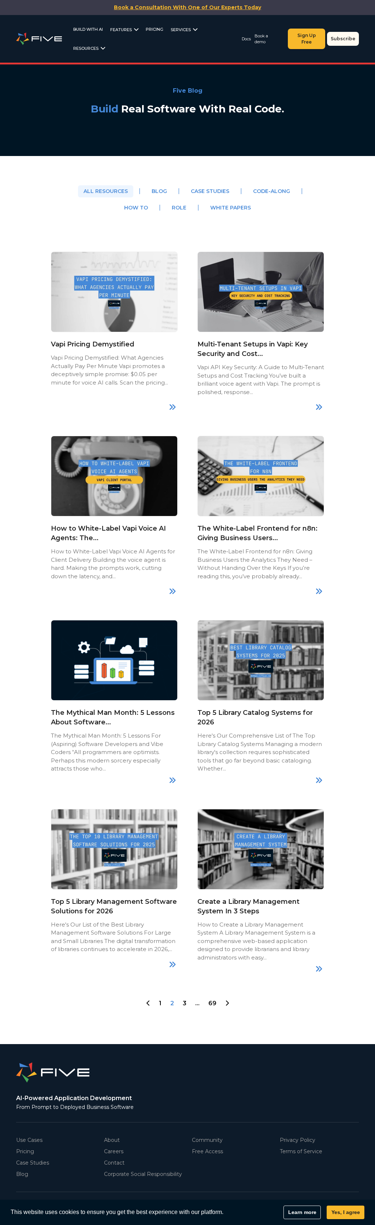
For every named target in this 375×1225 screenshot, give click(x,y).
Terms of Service (301, 1151)
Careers (113, 1151)
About (112, 1140)
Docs (246, 38)
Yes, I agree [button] (345, 1212)
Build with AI (88, 29)
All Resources (105, 191)
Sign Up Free (306, 39)
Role (179, 207)
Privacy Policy (297, 1140)
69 (212, 1003)
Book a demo (261, 39)
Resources (86, 48)
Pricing (154, 29)
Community (207, 1140)
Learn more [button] (302, 1212)
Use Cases (29, 1140)
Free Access (207, 1151)
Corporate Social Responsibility (143, 1174)
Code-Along (271, 191)
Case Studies (210, 191)
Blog (159, 191)
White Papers (230, 207)
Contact (114, 1162)
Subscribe (343, 38)
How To (136, 207)
